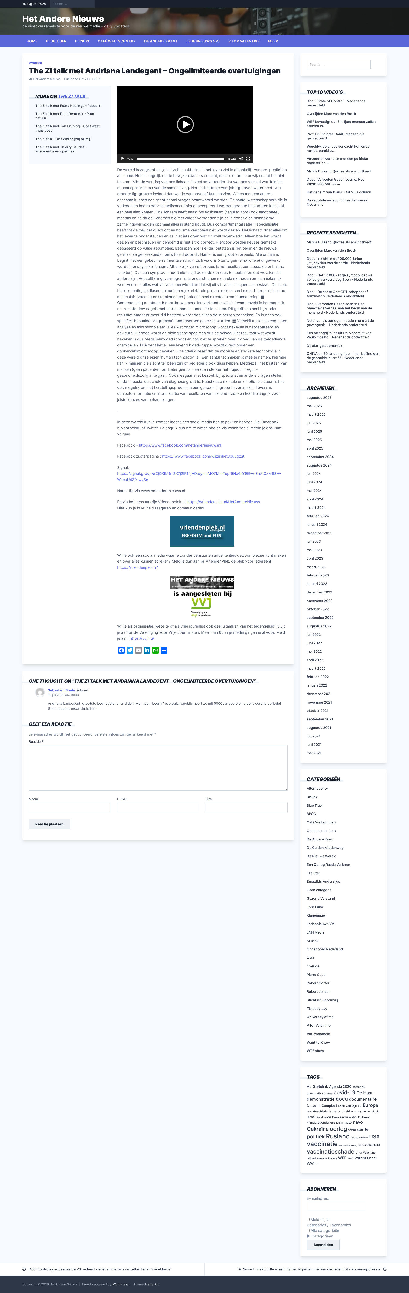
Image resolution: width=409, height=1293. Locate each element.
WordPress (121, 1284)
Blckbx (82, 41)
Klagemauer (316, 915)
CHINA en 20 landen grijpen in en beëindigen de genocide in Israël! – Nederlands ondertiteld (343, 357)
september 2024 (320, 457)
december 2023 (319, 533)
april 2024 (315, 499)
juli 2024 (314, 473)
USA (374, 1137)
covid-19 (345, 1092)
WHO (350, 1158)
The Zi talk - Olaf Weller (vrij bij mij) (63, 139)
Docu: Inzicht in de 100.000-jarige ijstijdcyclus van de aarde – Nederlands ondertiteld (338, 262)
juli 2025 (314, 423)
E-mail (122, 799)
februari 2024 (318, 516)
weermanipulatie (327, 1158)
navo (358, 1122)
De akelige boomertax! (325, 345)
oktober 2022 (318, 609)
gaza (309, 1111)
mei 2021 (314, 753)
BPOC (311, 814)
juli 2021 (313, 736)
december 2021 (319, 694)
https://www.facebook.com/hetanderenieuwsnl (180, 445)
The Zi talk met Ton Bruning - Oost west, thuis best (68, 128)
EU (360, 1106)
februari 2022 (318, 677)
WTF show (315, 1051)
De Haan (365, 1092)
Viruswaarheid (318, 1034)
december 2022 (319, 592)
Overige (35, 62)
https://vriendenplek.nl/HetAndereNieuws (223, 502)
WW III (312, 1163)
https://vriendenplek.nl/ (137, 567)
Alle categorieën (324, 1230)
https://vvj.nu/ (142, 638)
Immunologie (371, 1111)
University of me (320, 1017)
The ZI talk (72, 96)
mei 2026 (314, 406)
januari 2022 (317, 685)
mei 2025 (314, 440)
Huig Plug (356, 1111)
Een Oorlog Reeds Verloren (328, 864)
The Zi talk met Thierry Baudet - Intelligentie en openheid (60, 149)
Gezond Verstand (321, 898)
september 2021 (320, 719)
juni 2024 (314, 482)
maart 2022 (316, 668)
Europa (370, 1105)
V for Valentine (244, 41)
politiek (316, 1136)
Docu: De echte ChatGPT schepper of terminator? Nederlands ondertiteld (337, 294)
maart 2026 (316, 414)
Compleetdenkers (321, 831)
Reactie (36, 741)
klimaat (365, 1117)
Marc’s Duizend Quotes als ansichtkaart (339, 242)
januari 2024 (317, 524)
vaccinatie (322, 1144)
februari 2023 (318, 575)
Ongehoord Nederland (325, 949)
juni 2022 (314, 643)
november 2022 (320, 601)
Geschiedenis (322, 1111)
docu (342, 1099)
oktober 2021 (317, 710)
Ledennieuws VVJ (203, 41)
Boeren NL (358, 1086)
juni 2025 (314, 431)
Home (32, 41)
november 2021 (319, 702)
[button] (185, 124)
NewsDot (152, 1284)
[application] (185, 124)
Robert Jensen (319, 991)
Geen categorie (319, 890)
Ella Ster (313, 873)
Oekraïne (318, 1129)
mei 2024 (314, 490)
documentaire (363, 1099)
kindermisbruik (350, 1117)
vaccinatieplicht (369, 1145)
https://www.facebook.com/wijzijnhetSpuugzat (203, 456)
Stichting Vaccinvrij (322, 1000)
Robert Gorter (318, 983)
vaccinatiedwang (348, 1145)
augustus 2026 (319, 397)
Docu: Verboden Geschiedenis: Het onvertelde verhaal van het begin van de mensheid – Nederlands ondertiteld (339, 308)
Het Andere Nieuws (63, 18)
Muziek (312, 941)
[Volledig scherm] (248, 159)
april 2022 (315, 660)
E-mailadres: (318, 1198)
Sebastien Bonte (61, 690)
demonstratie (321, 1099)
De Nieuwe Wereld (321, 856)
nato (348, 1123)
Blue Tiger (56, 41)
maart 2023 (316, 567)
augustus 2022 (319, 626)
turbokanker (359, 1137)
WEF (342, 1157)
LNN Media (315, 932)
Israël (311, 1117)
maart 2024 (316, 507)
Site (209, 799)
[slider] (180, 159)
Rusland (338, 1136)
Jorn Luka (315, 907)
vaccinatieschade (330, 1151)
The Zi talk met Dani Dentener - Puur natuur (64, 116)
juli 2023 (314, 541)
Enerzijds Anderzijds (323, 881)
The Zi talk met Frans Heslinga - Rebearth (68, 105)
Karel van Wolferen (328, 1117)
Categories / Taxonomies (329, 1225)
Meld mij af (320, 1219)
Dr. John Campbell (322, 1105)
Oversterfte (358, 1129)
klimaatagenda (318, 1123)
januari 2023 (317, 584)
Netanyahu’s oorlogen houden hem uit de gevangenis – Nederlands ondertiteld (340, 322)
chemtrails (314, 1093)
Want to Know (318, 1042)
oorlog (338, 1128)
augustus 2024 (319, 465)
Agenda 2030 (340, 1086)
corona (327, 1093)
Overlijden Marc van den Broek (331, 250)
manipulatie (337, 1122)
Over (310, 957)
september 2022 (320, 617)
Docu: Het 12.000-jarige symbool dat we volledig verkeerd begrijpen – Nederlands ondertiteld (340, 279)
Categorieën (322, 1236)
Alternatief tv (317, 788)
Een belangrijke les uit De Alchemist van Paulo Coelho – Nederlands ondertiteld (339, 335)
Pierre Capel (316, 975)
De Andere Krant (161, 41)
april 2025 (315, 448)
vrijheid (311, 1158)
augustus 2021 (319, 728)
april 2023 (315, 558)
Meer (273, 41)
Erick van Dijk (347, 1106)
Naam (33, 799)
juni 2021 (314, 744)
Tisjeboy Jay (317, 1008)
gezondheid (341, 1111)
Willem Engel (365, 1158)
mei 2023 (314, 550)
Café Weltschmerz (117, 41)
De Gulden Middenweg (325, 847)
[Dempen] (241, 159)
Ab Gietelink (317, 1086)
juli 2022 (314, 634)
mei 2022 (314, 651)
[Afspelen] (123, 159)
